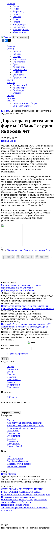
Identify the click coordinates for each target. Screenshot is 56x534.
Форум (10, 95)
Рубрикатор (18, 11)
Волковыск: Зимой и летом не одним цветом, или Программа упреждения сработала (25, 495)
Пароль (5, 348)
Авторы (11, 82)
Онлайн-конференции (18, 461)
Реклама (11, 100)
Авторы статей (20, 85)
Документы (18, 74)
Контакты (12, 98)
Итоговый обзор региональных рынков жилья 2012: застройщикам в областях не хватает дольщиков (26, 325)
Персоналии (19, 27)
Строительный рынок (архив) (21, 428)
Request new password (17, 353)
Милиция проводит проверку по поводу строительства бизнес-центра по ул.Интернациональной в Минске (21, 288)
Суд (48, 250)
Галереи (17, 21)
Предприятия (19, 77)
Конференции (19, 24)
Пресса (16, 64)
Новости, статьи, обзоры (25, 103)
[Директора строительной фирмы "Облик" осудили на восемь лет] (12, 245)
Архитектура (19, 67)
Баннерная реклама (22, 106)
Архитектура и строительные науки (24, 423)
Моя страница (19, 32)
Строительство (20, 69)
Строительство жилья (34, 250)
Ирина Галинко (8, 141)
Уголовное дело (14, 250)
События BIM (14, 379)
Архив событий (14, 446)
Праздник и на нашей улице (15, 505)
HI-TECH (17, 72)
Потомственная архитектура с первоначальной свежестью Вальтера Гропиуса (24, 500)
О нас (9, 456)
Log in (4, 359)
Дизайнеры (18, 90)
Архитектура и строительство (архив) (25, 425)
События (17, 16)
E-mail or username (11, 345)
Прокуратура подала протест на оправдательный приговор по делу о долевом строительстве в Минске (27, 307)
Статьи (10, 48)
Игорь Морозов (8, 474)
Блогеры (17, 93)
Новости (17, 14)
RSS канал (12, 397)
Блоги (16, 19)
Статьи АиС (13, 430)
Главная (11, 3)
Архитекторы (19, 87)
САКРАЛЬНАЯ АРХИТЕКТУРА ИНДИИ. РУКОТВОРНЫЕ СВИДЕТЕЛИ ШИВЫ (22, 490)
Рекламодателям (21, 29)
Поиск (16, 9)
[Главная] (6, 37)
